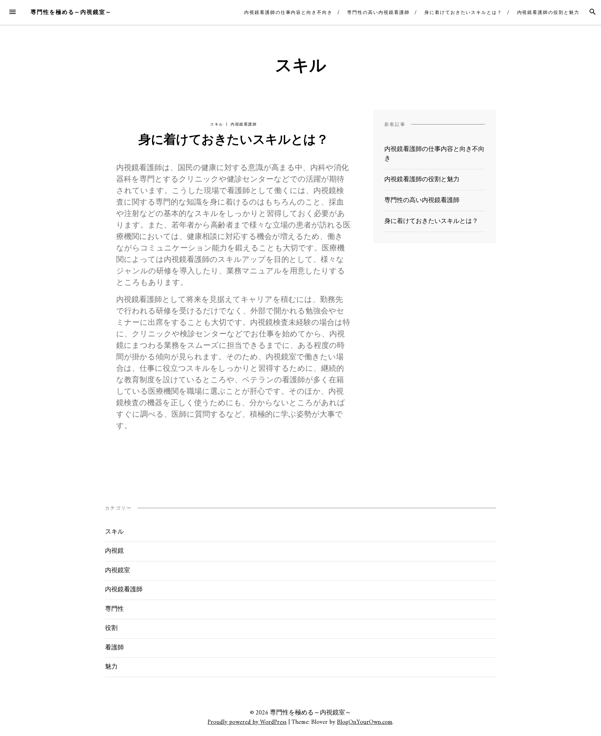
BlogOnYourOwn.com (364, 722)
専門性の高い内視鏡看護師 (378, 12)
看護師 (114, 647)
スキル (216, 124)
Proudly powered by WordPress (247, 722)
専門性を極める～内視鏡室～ (71, 12)
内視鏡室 (117, 570)
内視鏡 (114, 551)
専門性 (114, 609)
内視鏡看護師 (244, 124)
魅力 (111, 667)
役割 (111, 628)
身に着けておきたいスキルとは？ (463, 12)
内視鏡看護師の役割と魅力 (548, 12)
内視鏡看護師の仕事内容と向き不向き (288, 12)
